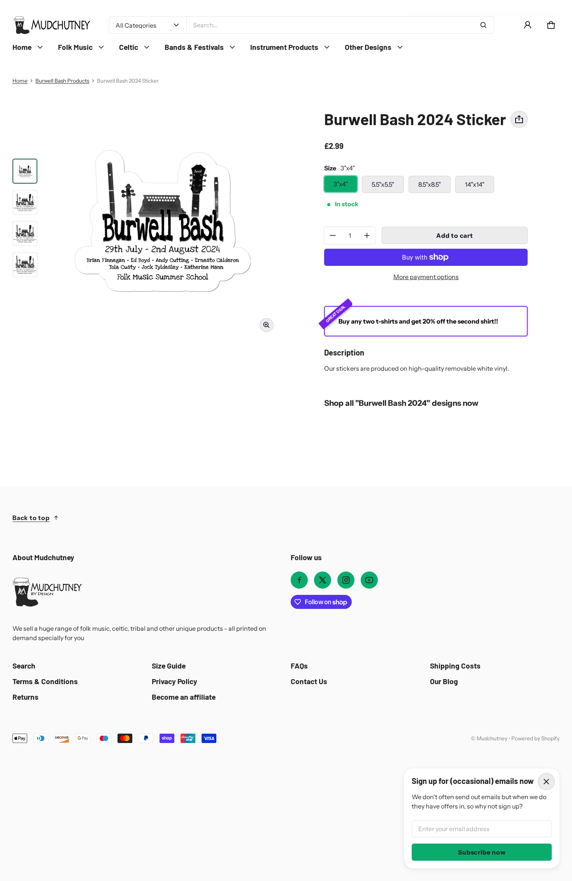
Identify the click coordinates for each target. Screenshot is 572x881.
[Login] (527, 25)
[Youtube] (369, 580)
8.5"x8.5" (429, 184)
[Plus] (366, 235)
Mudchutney (492, 738)
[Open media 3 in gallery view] (24, 202)
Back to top (31, 518)
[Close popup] (546, 781)
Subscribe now (481, 852)
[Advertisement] (245, 801)
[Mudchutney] (51, 25)
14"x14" (474, 184)
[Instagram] (345, 580)
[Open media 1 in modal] (162, 220)
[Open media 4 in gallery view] (24, 233)
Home (20, 81)
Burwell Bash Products (62, 81)
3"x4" (340, 184)
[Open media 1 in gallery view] (24, 171)
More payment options (426, 277)
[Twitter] (322, 580)
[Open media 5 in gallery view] (24, 264)
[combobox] (340, 25)
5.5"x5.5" (383, 184)
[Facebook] (299, 580)
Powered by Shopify (535, 738)
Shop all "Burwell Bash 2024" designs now (401, 403)
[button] (551, 25)
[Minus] (332, 235)
